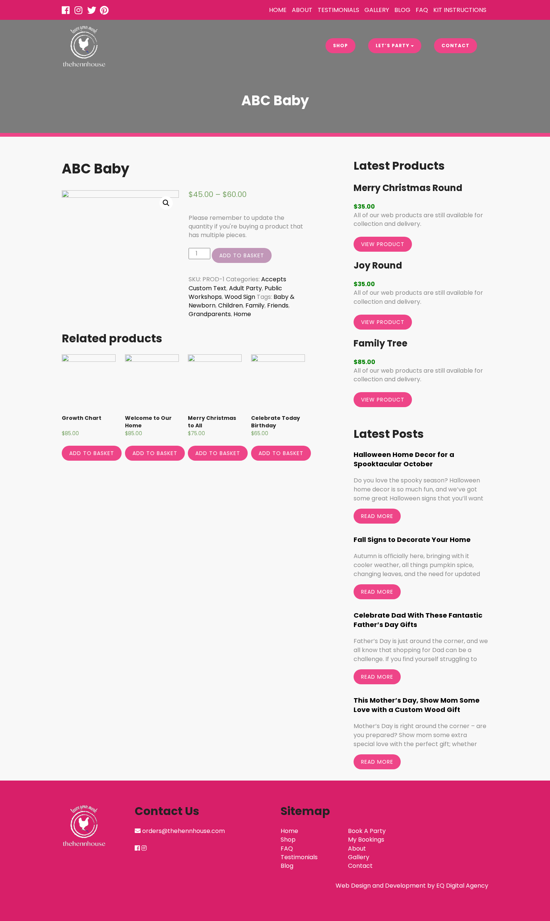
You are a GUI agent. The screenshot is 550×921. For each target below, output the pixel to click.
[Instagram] (80, 11)
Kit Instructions (459, 10)
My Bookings (366, 839)
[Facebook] (67, 11)
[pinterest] (105, 11)
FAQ (422, 10)
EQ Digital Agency (462, 885)
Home (278, 10)
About (302, 10)
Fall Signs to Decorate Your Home (412, 539)
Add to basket (241, 255)
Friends (277, 305)
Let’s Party (393, 45)
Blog (402, 10)
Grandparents (210, 314)
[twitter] (92, 11)
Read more (377, 516)
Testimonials (338, 10)
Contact (455, 45)
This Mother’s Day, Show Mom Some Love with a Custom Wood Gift (417, 705)
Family (255, 305)
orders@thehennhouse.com (183, 831)
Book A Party (367, 831)
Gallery (376, 10)
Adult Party (245, 288)
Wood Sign (239, 297)
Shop (340, 45)
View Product (382, 244)
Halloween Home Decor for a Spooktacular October (404, 459)
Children (230, 305)
